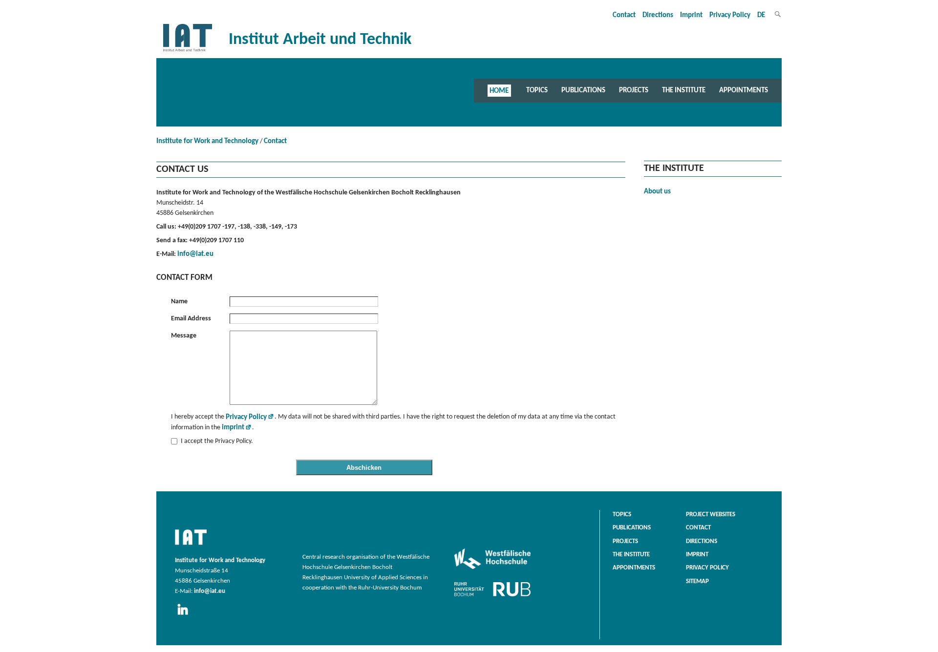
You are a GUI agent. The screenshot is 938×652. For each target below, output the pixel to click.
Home (499, 90)
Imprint (691, 15)
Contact (624, 15)
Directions (657, 15)
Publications (583, 90)
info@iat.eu (195, 254)
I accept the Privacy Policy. (217, 441)
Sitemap (697, 582)
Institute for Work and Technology (207, 141)
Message (183, 335)
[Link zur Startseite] (187, 51)
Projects (633, 90)
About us (657, 191)
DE (761, 15)
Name (179, 301)
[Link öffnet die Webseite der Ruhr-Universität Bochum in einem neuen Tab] (492, 596)
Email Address (191, 318)
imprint (233, 427)
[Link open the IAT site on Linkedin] (186, 615)
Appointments (743, 90)
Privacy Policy (729, 15)
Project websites (710, 515)
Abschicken (364, 467)
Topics (537, 90)
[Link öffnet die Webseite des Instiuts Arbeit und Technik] (191, 545)
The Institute (683, 90)
